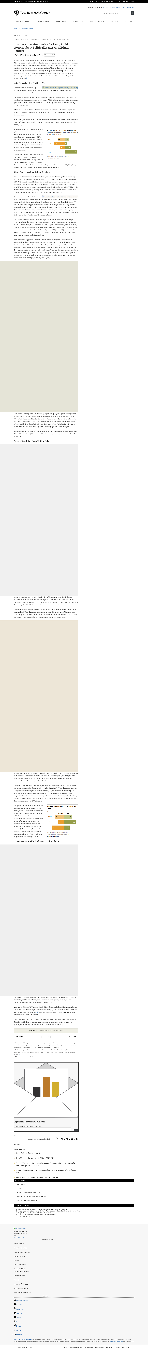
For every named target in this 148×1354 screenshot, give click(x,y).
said (36, 1012)
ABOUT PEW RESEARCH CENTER (23, 1339)
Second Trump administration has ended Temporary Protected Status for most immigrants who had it (46, 1164)
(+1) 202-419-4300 (19, 1237)
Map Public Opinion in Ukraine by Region (31, 1196)
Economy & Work (19, 1276)
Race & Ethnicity (19, 1256)
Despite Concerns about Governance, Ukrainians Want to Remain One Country (42, 39)
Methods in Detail (24, 1216)
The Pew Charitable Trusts (116, 1341)
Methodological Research (22, 1292)
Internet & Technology (21, 1284)
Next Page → (73, 1036)
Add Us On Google (49, 55)
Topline (19, 1188)
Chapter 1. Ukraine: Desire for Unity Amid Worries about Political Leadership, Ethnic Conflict (49, 1211)
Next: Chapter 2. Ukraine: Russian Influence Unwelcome (46, 1031)
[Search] (132, 13)
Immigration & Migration (22, 1252)
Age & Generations (20, 1265)
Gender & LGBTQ (19, 1269)
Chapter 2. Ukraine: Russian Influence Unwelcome (35, 1213)
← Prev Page (18, 1036)
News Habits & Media (21, 1288)
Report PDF (21, 1184)
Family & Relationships (21, 1271)
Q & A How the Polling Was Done (28, 1192)
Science (16, 1280)
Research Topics (23, 22)
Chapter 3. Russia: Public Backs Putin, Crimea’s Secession (37, 1214)
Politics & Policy (19, 1244)
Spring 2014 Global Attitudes (27, 1200)
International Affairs (20, 1248)
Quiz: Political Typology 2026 (28, 1153)
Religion (16, 1260)
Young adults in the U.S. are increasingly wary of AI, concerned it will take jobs (46, 1171)
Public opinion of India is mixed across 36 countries (37, 1177)
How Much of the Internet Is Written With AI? (35, 1158)
